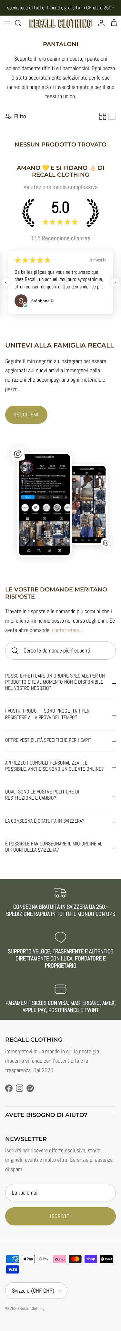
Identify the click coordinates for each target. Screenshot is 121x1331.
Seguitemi (26, 414)
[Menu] (7, 23)
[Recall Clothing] (60, 23)
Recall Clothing (32, 1308)
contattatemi (66, 630)
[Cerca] (21, 23)
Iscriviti (60, 1216)
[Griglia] (102, 116)
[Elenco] (112, 116)
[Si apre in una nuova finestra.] (25, 305)
